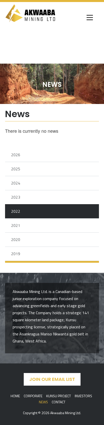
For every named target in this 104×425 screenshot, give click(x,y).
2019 (15, 254)
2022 (15, 211)
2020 (15, 239)
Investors (83, 396)
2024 (15, 183)
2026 (15, 155)
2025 (15, 169)
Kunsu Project (58, 396)
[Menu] (90, 18)
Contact (58, 402)
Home (15, 396)
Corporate (33, 396)
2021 (15, 225)
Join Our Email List (52, 379)
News (43, 402)
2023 (15, 197)
